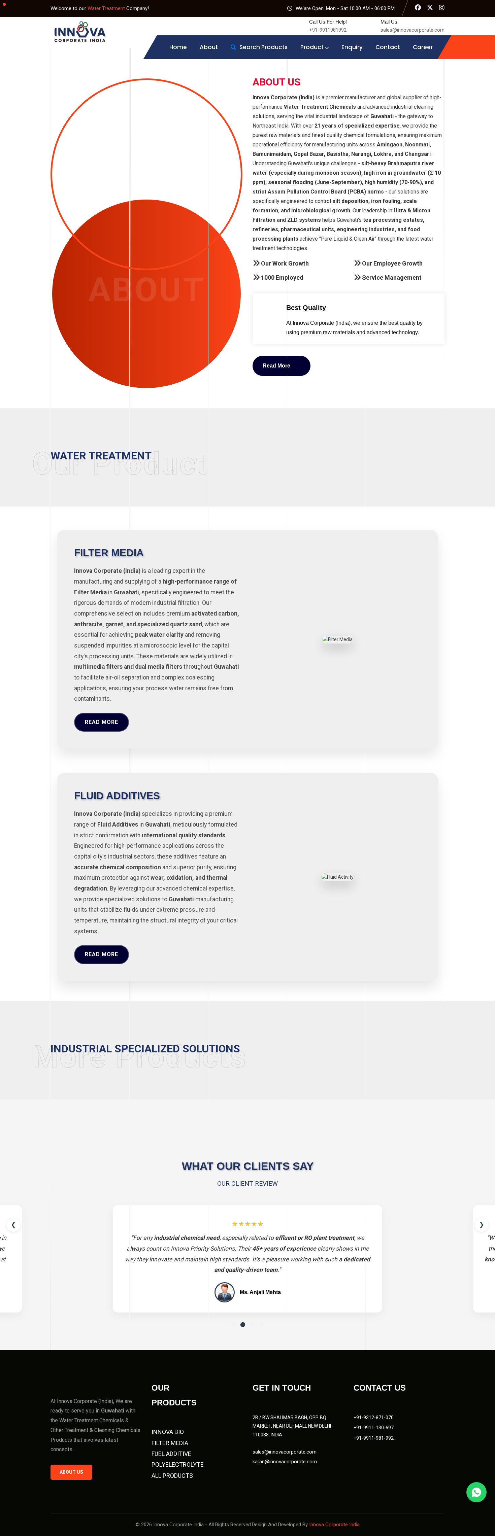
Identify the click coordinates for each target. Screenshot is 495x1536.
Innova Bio (168, 1431)
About (209, 47)
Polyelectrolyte (178, 1464)
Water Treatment (107, 8)
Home (178, 47)
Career (423, 47)
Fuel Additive (171, 1453)
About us (71, 1472)
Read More (101, 722)
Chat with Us (476, 1492)
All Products (172, 1475)
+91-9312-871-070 (374, 1417)
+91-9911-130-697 (374, 1427)
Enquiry (352, 47)
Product (312, 47)
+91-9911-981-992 (374, 1438)
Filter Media (170, 1442)
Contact (387, 47)
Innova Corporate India (334, 1525)
